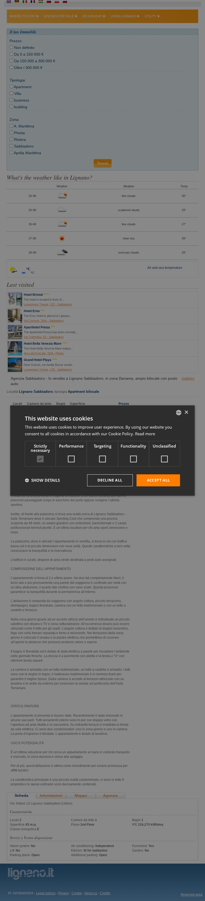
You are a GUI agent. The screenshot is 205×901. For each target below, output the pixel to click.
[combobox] (179, 412)
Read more (145, 433)
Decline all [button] (109, 480)
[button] (42, 480)
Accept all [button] (158, 480)
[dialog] (102, 450)
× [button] (186, 412)
